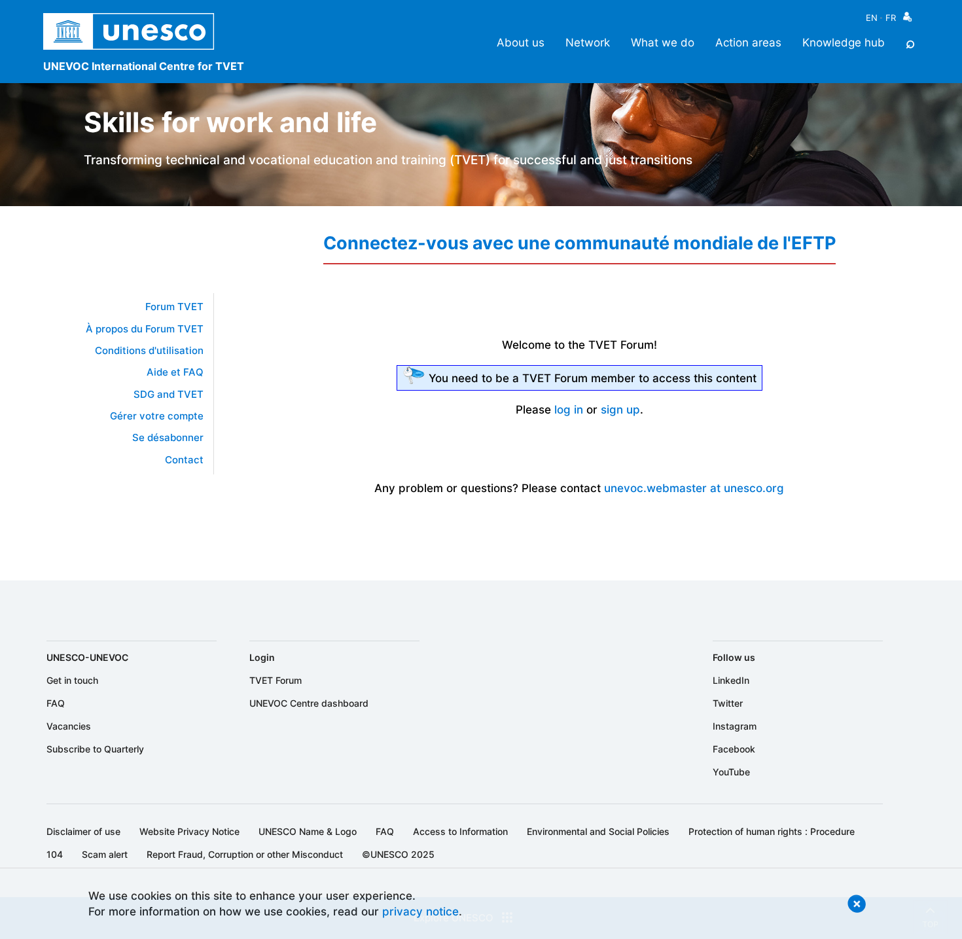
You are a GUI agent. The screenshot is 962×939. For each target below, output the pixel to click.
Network (587, 42)
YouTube (731, 771)
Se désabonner (168, 438)
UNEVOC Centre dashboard (308, 703)
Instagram (735, 726)
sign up (620, 409)
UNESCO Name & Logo (307, 831)
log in (568, 409)
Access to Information (460, 831)
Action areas (748, 42)
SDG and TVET (169, 394)
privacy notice (420, 911)
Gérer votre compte (157, 416)
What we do (662, 42)
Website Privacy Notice (189, 831)
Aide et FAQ (175, 372)
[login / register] (907, 20)
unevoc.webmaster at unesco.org (694, 488)
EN (872, 17)
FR (890, 17)
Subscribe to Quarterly (95, 748)
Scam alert (105, 854)
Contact (184, 460)
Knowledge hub (843, 42)
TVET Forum (275, 680)
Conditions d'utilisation (149, 351)
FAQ (55, 703)
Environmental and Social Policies (598, 831)
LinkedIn (731, 680)
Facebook (734, 748)
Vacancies (68, 726)
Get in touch (72, 680)
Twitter (728, 703)
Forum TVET (174, 307)
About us (520, 42)
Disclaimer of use (83, 831)
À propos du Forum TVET (145, 329)
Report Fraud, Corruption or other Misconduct (245, 854)
